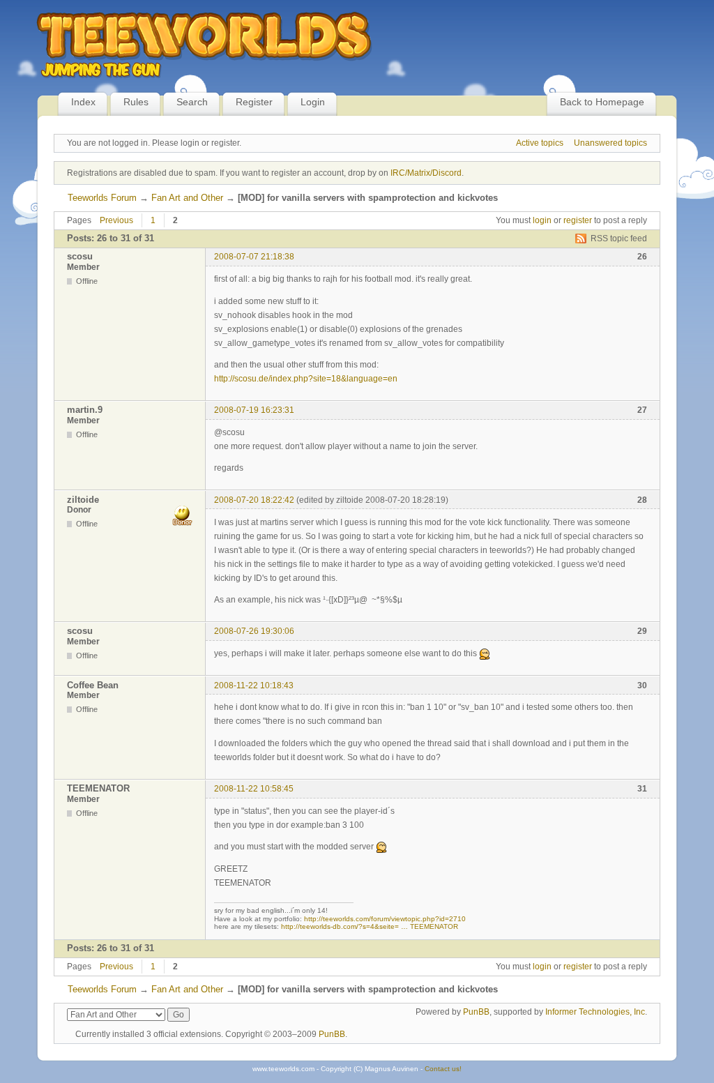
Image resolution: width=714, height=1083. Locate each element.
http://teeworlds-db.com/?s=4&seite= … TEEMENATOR (369, 926)
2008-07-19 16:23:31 (254, 410)
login (542, 220)
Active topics (539, 143)
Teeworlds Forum (102, 197)
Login (313, 101)
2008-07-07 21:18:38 (254, 257)
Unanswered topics (610, 143)
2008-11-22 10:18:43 (254, 685)
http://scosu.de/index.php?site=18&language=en (305, 379)
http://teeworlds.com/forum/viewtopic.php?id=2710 (385, 919)
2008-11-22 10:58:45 (254, 789)
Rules (136, 101)
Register (254, 101)
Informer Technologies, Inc (595, 1012)
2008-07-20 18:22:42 (254, 500)
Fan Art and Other (187, 197)
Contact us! (443, 1069)
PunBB (476, 1012)
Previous (116, 220)
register (577, 220)
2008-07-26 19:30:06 (254, 631)
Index (83, 101)
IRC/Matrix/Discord (426, 173)
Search (192, 101)
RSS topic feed (619, 238)
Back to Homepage (602, 101)
